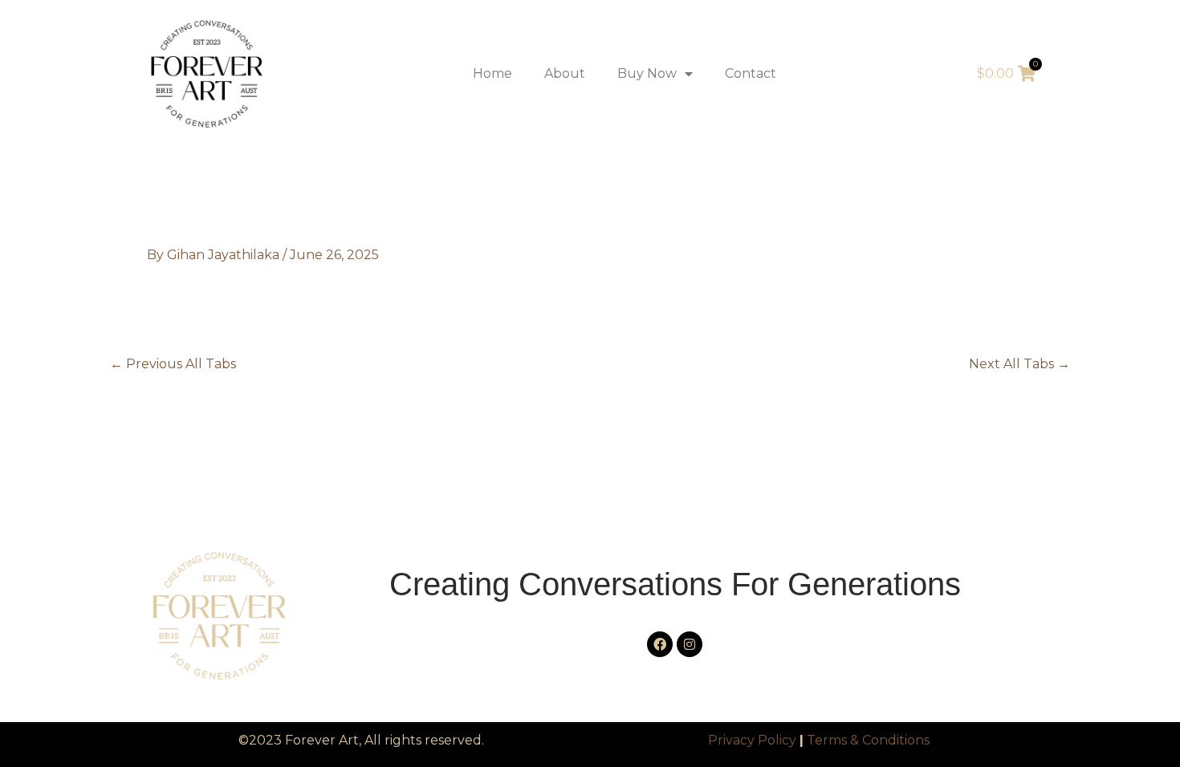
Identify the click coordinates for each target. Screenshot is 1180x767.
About (564, 73)
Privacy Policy (752, 740)
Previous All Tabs (173, 364)
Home (492, 73)
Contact (750, 73)
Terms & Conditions (868, 740)
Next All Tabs (1019, 364)
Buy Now (647, 73)
